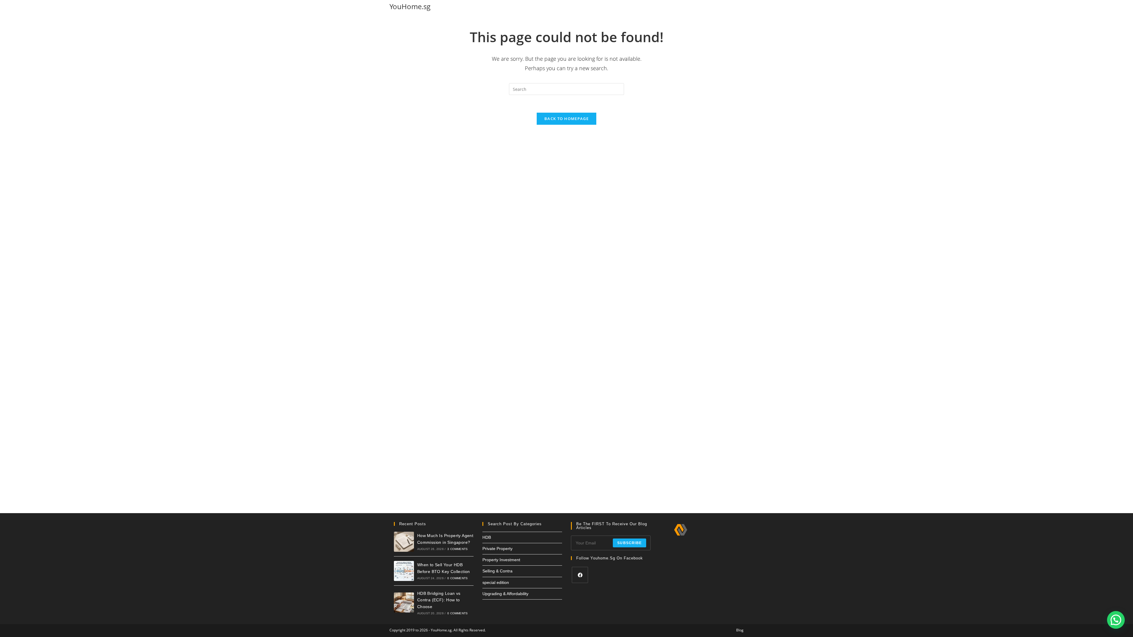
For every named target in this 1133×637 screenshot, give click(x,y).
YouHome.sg (409, 6)
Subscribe (629, 543)
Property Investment (501, 559)
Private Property (497, 548)
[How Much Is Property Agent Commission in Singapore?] (404, 542)
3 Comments (457, 549)
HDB (486, 537)
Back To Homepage (566, 118)
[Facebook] (580, 575)
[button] (1116, 620)
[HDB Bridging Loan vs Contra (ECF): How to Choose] (404, 602)
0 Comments (457, 578)
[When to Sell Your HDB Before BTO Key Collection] (404, 571)
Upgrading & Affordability (505, 593)
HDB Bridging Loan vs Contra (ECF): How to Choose (439, 600)
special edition (495, 582)
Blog (740, 630)
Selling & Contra (497, 571)
